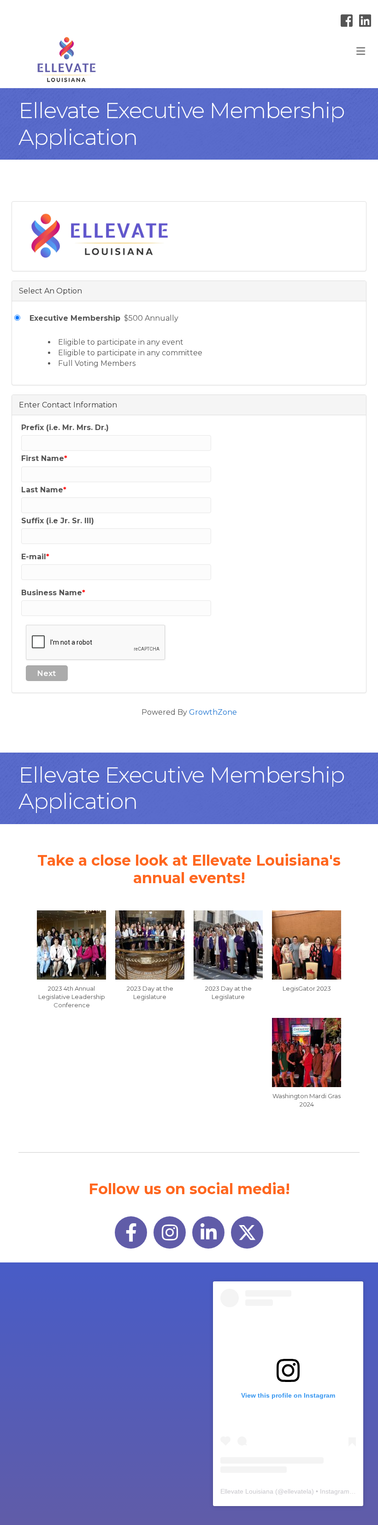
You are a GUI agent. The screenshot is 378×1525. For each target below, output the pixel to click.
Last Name (42, 489)
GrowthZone (213, 712)
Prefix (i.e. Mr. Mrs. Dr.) (65, 427)
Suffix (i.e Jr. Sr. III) (57, 520)
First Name (42, 458)
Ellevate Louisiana (246, 1491)
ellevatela (298, 1491)
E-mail (33, 556)
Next (46, 673)
